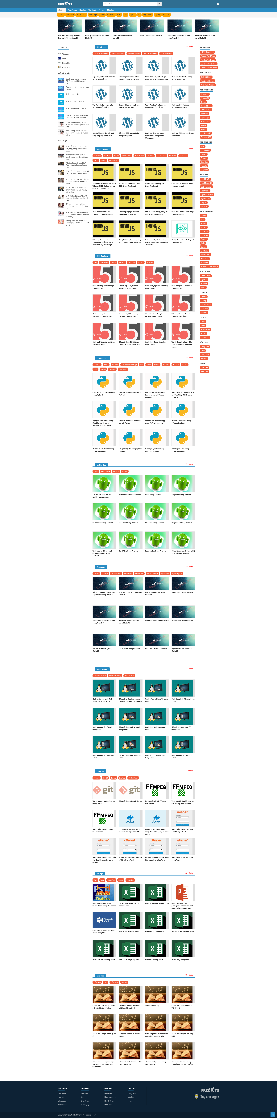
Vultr (64, 58)
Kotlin (95, 369)
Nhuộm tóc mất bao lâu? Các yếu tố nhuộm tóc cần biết (76, 165)
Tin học (102, 10)
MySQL (158, 14)
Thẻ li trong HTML (73, 94)
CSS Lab (204, 367)
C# (139, 14)
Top (273, 1114)
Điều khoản (62, 1104)
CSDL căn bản (116, 573)
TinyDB (96, 573)
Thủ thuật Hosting (115, 676)
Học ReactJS (113, 160)
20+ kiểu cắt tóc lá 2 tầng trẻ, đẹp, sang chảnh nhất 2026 (76, 148)
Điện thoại (85, 1100)
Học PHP (108, 1093)
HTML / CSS (81, 14)
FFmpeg (96, 778)
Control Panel (133, 778)
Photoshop (130, 880)
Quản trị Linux (129, 676)
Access (120, 880)
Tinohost (65, 54)
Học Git (105, 778)
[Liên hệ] (218, 3)
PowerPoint (111, 880)
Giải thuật (70, 14)
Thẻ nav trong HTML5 (75, 101)
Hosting (82, 10)
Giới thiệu (62, 1093)
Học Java (108, 1104)
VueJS (96, 160)
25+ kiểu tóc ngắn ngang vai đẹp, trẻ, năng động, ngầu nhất (77, 173)
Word (102, 880)
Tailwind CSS (161, 156)
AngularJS (107, 156)
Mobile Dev (101, 465)
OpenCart (131, 262)
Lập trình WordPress (150, 53)
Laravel (113, 262)
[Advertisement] (73, 263)
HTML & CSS (139, 156)
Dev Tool (122, 778)
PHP (119, 14)
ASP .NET (97, 365)
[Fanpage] (214, 3)
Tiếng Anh (97, 982)
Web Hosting (102, 669)
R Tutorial (115, 365)
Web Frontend (103, 149)
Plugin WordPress (134, 53)
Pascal (149, 365)
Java (125, 14)
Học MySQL (139, 573)
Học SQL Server (152, 573)
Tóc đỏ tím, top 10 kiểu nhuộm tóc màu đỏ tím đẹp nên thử (77, 206)
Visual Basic (123, 369)
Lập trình (61, 10)
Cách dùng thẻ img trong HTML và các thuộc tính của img (77, 124)
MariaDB (105, 573)
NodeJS (166, 14)
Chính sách (62, 1100)
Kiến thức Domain (100, 676)
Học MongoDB (177, 573)
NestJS (103, 160)
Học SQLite (128, 573)
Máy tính (84, 1093)
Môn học (110, 10)
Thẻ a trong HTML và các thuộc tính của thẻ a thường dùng (77, 132)
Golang (103, 369)
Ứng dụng (85, 1104)
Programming (102, 358)
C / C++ (61, 14)
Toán (105, 982)
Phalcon (122, 262)
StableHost (66, 63)
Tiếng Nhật (114, 982)
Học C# (156, 365)
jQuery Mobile (126, 156)
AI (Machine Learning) (129, 365)
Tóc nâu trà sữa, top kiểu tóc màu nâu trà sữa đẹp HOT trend (77, 181)
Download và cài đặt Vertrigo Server (77, 88)
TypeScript (172, 156)
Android (124, 471)
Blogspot (150, 262)
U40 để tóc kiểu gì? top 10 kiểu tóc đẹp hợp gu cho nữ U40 (77, 198)
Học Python (109, 1100)
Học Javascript (110, 1097)
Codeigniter (104, 262)
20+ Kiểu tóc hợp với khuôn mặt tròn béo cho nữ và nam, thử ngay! (77, 214)
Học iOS (116, 471)
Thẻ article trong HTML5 (76, 108)
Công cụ (100, 771)
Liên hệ (61, 1097)
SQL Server (147, 14)
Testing (113, 778)
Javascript (93, 14)
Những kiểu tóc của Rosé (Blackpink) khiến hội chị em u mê (77, 222)
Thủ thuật (92, 10)
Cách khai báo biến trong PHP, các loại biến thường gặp (76, 81)
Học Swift (176, 365)
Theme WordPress (117, 53)
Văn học (124, 982)
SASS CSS (183, 156)
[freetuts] (74, 3)
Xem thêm (189, 46)
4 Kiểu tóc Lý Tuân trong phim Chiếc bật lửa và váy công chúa (76, 189)
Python (132, 14)
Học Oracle (165, 573)
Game (83, 1097)
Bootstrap (111, 14)
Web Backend (102, 256)
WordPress (72, 10)
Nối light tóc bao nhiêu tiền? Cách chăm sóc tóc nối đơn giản (77, 157)
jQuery (102, 14)
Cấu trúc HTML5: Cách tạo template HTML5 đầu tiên (77, 116)
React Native (105, 471)
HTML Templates (166, 53)
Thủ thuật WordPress (101, 53)
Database (101, 567)
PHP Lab (204, 371)
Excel (95, 880)
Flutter (96, 471)
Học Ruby (166, 365)
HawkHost (66, 67)
